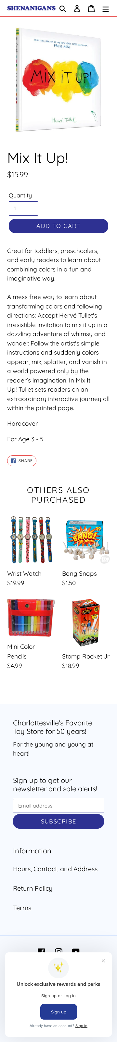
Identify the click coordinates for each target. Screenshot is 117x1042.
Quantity (20, 195)
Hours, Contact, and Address (55, 869)
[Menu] (105, 8)
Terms (22, 908)
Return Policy (32, 888)
